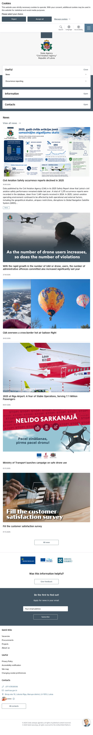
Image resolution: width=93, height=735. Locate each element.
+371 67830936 (11, 686)
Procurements (7, 640)
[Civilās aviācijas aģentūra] (16, 28)
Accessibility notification (11, 665)
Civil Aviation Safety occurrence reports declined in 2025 (33, 180)
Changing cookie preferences (14, 673)
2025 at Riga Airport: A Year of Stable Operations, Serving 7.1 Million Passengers (40, 398)
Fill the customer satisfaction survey (22, 526)
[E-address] (7, 699)
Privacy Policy (7, 661)
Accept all (39, 19)
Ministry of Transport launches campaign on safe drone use (35, 462)
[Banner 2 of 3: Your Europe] (46, 560)
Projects (5, 644)
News (6, 208)
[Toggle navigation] (89, 28)
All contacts (14, 706)
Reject (14, 19)
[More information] (14, 699)
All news (46, 542)
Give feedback (46, 581)
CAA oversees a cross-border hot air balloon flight (29, 332)
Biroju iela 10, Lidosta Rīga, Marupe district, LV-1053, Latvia (29, 694)
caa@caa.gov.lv (11, 690)
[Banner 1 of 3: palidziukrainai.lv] (27, 560)
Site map (5, 669)
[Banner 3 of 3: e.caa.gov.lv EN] (65, 560)
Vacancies (6, 636)
